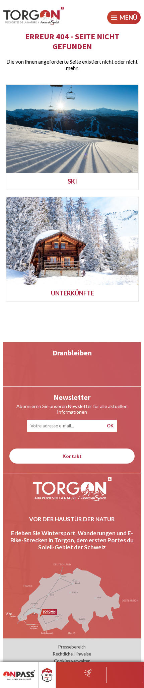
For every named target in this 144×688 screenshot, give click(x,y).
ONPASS (13, 670)
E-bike (50, 670)
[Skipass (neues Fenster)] (87, 673)
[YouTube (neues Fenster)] (45, 368)
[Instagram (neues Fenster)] (72, 368)
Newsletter (72, 397)
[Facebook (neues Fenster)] (99, 368)
